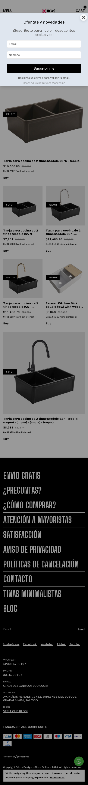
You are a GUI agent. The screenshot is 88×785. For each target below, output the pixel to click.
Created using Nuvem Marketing (44, 83)
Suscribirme (44, 68)
